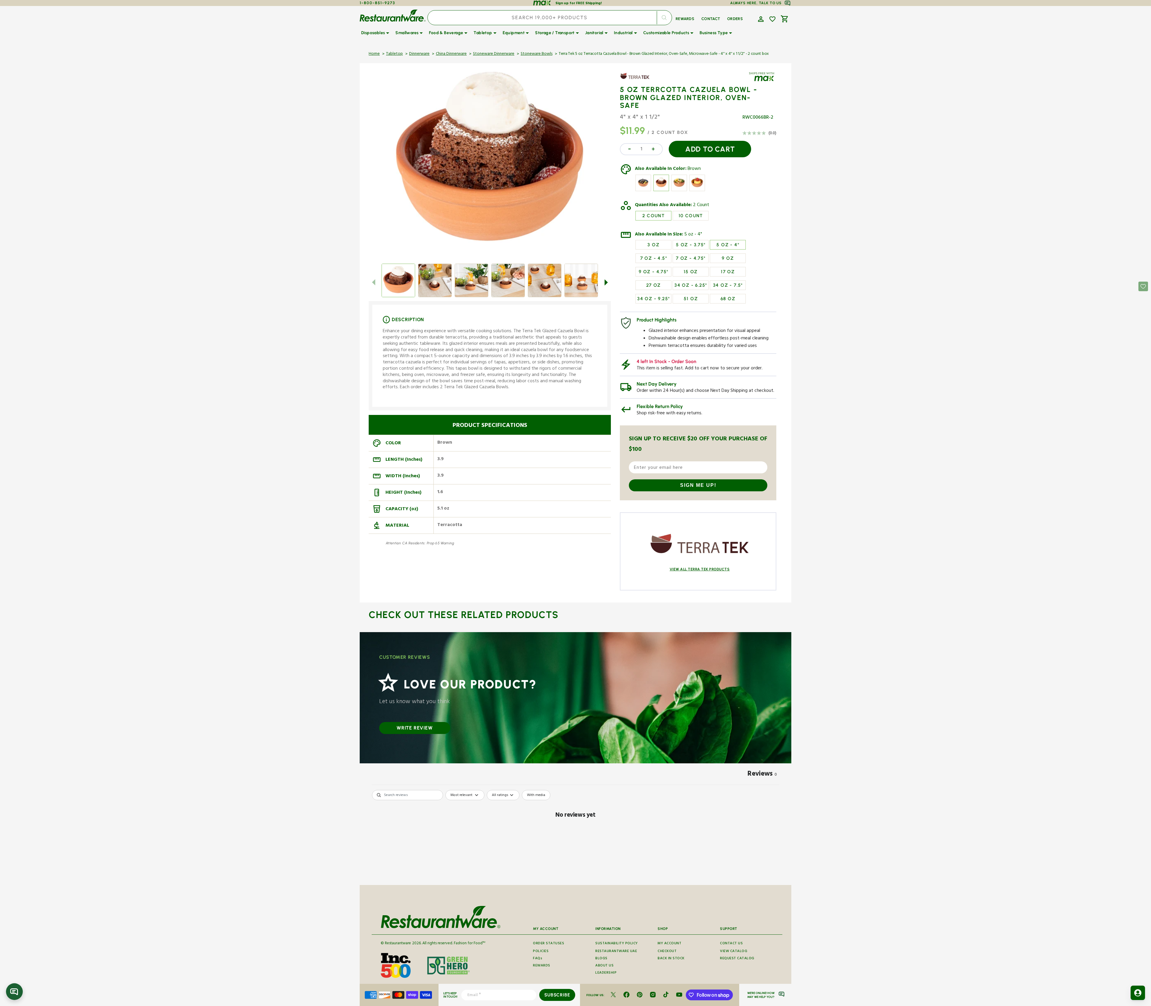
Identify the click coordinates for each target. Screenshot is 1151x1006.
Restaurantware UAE (616, 951)
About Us (604, 966)
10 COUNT (691, 215)
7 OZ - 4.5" (653, 258)
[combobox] (550, 17)
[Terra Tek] (637, 80)
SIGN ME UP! (698, 485)
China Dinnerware (451, 54)
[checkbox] (536, 795)
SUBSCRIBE (557, 995)
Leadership (606, 973)
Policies (541, 951)
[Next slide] (606, 282)
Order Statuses (548, 944)
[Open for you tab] (1138, 993)
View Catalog (733, 951)
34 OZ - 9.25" (653, 298)
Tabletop (394, 54)
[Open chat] (14, 991)
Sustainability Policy (616, 944)
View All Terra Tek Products (700, 569)
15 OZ (691, 271)
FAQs (537, 959)
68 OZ (728, 298)
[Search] (664, 17)
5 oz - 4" (693, 235)
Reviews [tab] (762, 775)
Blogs (601, 959)
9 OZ (728, 258)
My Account (669, 944)
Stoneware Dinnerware (493, 54)
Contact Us (731, 944)
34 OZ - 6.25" (690, 285)
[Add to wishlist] (772, 19)
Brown (694, 169)
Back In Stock (671, 959)
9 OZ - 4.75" (653, 271)
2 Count (701, 205)
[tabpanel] (575, 836)
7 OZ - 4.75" (691, 258)
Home (374, 54)
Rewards (541, 966)
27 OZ (653, 285)
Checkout (667, 951)
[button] (760, 18)
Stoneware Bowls (536, 54)
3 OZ (653, 244)
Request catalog (737, 959)
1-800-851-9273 (377, 3)
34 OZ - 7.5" (728, 285)
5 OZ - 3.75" (691, 244)
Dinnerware (419, 54)
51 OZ (691, 298)
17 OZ (728, 271)
